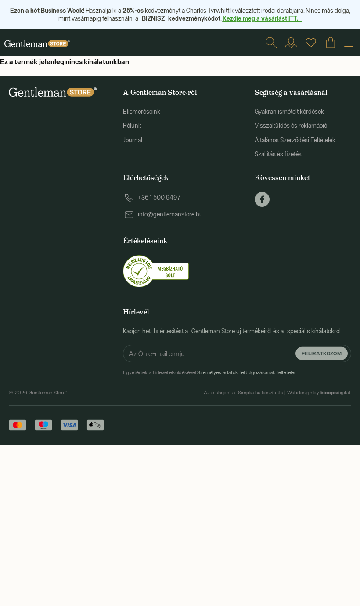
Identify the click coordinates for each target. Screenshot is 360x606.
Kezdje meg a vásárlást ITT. (262, 18)
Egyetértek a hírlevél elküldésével (209, 372)
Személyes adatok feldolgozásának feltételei (246, 372)
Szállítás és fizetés (278, 154)
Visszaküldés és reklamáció (291, 125)
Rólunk (132, 125)
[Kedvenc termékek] (311, 43)
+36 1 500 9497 (159, 197)
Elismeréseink (141, 111)
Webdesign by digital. (319, 393)
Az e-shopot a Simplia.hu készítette (243, 393)
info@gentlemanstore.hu (170, 214)
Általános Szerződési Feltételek (295, 140)
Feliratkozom (322, 353)
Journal (132, 140)
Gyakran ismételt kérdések (289, 111)
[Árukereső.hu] (156, 270)
